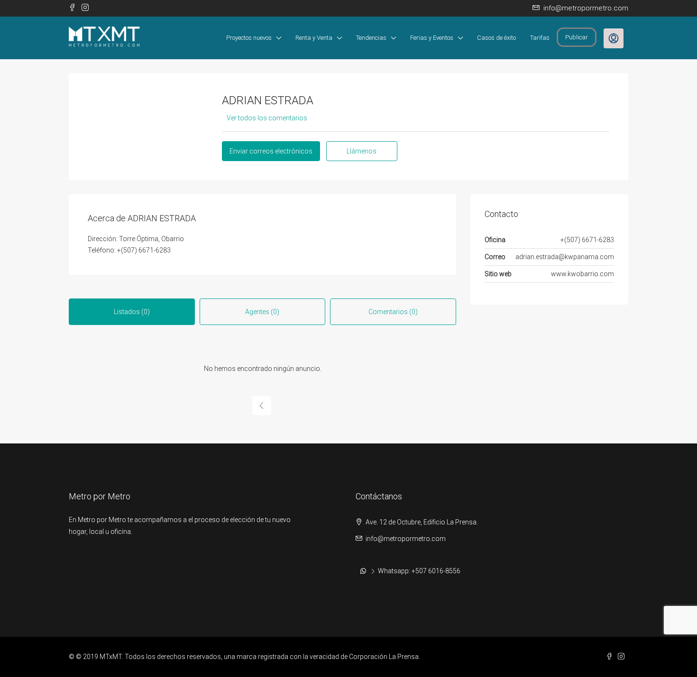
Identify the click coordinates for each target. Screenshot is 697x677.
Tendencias (371, 37)
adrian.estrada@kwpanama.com (564, 257)
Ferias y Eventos (431, 37)
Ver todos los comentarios (267, 118)
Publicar (576, 37)
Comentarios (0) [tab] (393, 312)
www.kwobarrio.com (582, 274)
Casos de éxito (496, 37)
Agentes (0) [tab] (262, 312)
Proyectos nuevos (249, 37)
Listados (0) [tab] (132, 312)
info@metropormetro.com (406, 538)
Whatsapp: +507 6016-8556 (419, 571)
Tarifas (540, 37)
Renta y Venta (313, 37)
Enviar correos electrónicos (270, 151)
